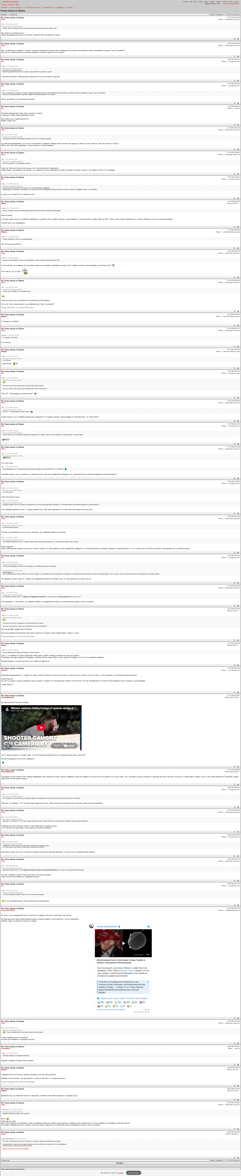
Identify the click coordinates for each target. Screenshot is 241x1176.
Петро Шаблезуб (7, 697)
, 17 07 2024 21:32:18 (10, 488)
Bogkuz (4, 232)
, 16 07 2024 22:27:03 (10, 208)
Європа (218, 1)
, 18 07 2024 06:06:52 (10, 841)
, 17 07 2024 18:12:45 (10, 24)
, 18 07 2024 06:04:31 (10, 817)
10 (228, 14)
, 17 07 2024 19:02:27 (10, 134)
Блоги (195, 1)
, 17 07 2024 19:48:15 (10, 183)
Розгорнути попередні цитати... (13, 26)
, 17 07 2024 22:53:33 (10, 794)
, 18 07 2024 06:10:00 (10, 865)
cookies (121, 1173)
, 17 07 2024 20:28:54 (10, 335)
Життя (206, 1)
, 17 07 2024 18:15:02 (10, 66)
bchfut (3, 1134)
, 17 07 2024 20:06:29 (10, 236)
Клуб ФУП (11, 4)
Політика (185, 1)
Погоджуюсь (133, 1173)
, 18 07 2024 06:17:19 (10, 1027)
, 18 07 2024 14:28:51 (12, 1109)
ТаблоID (212, 1)
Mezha (231, 1)
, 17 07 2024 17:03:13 (10, 466)
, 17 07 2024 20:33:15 (10, 407)
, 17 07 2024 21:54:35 (10, 562)
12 (232, 14)
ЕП (191, 1)
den (2, 108)
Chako (3, 203)
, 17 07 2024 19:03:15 (10, 159)
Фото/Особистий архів (32, 7)
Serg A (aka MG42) (8, 910)
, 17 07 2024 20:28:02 (10, 378)
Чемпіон (224, 1)
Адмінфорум (61, 7)
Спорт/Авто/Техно (48, 7)
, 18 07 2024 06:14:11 (10, 890)
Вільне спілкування (16, 7)
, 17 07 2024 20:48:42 (10, 430)
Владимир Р (5, 1048)
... (225, 14)
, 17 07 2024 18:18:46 (10, 90)
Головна (3, 4)
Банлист (70, 7)
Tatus (3, 19)
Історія (201, 1)
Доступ (236, 1)
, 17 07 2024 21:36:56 (10, 523)
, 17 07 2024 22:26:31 (10, 592)
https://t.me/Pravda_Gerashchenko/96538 (15, 1148)
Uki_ (3, 61)
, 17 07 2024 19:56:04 (10, 287)
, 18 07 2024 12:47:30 (14, 1138)
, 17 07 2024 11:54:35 (10, 650)
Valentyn (4, 670)
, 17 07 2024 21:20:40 (10, 453)
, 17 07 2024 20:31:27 (10, 356)
